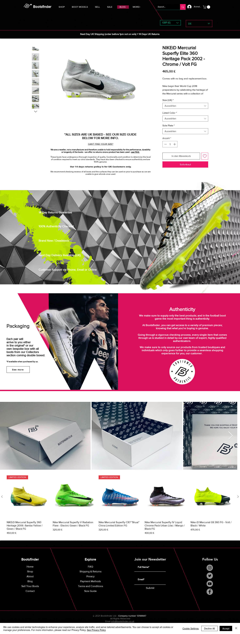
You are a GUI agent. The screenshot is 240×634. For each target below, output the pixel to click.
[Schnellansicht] (74, 500)
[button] (79, 6)
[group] (120, 509)
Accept (225, 628)
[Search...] (183, 7)
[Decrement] (165, 148)
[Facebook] (210, 595)
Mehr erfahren (169, 97)
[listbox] (170, 22)
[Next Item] (233, 439)
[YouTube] (210, 587)
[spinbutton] (170, 148)
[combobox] (185, 109)
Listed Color (169, 116)
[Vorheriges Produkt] (2, 500)
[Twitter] (210, 579)
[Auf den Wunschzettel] (204, 159)
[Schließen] (236, 628)
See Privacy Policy (96, 630)
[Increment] (175, 148)
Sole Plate (168, 129)
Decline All (209, 628)
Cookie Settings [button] (191, 628)
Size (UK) (168, 103)
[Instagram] (210, 571)
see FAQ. (135, 152)
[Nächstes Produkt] (238, 500)
